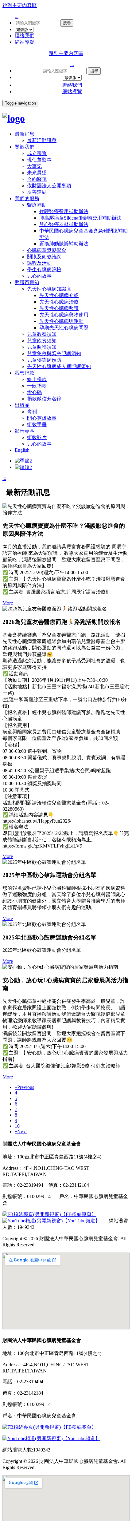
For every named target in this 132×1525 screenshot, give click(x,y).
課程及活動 (39, 263)
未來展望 (37, 172)
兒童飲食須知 (41, 340)
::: (16, 16)
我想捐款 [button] (24, 372)
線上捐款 (37, 379)
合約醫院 (37, 179)
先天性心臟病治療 (59, 301)
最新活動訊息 (41, 140)
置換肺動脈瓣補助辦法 (63, 243)
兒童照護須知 (41, 347)
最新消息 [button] (24, 134)
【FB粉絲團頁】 (78, 1427)
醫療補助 (37, 205)
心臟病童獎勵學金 (46, 250)
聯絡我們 (24, 35)
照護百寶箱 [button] (27, 282)
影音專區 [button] (24, 431)
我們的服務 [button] (27, 198)
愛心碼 (34, 392)
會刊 (32, 411)
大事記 (34, 166)
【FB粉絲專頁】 (78, 1214)
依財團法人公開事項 (49, 185)
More (7, 603)
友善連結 (37, 192)
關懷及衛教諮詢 (44, 256)
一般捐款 (37, 385)
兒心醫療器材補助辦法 (63, 224)
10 (17, 1126)
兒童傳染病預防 (44, 360)
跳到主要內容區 (19, 5)
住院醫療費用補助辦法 (63, 211)
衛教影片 (37, 437)
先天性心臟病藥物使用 (63, 314)
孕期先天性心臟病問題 (63, 327)
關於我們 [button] (24, 146)
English (22, 450)
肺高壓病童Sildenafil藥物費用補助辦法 (80, 217)
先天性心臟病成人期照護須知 (59, 366)
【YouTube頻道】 (81, 1220)
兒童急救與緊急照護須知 (54, 353)
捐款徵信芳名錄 (44, 398)
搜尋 (67, 23)
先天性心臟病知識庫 (49, 289)
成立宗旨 (37, 153)
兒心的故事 (39, 276)
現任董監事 (39, 159)
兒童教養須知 (41, 334)
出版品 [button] (22, 405)
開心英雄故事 (41, 418)
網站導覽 (24, 42)
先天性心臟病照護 (59, 308)
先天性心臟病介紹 (59, 295)
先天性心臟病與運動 (61, 321)
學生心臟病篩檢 (44, 269)
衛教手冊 (37, 424)
